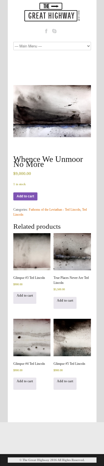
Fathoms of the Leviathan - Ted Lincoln (54, 210)
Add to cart (25, 196)
